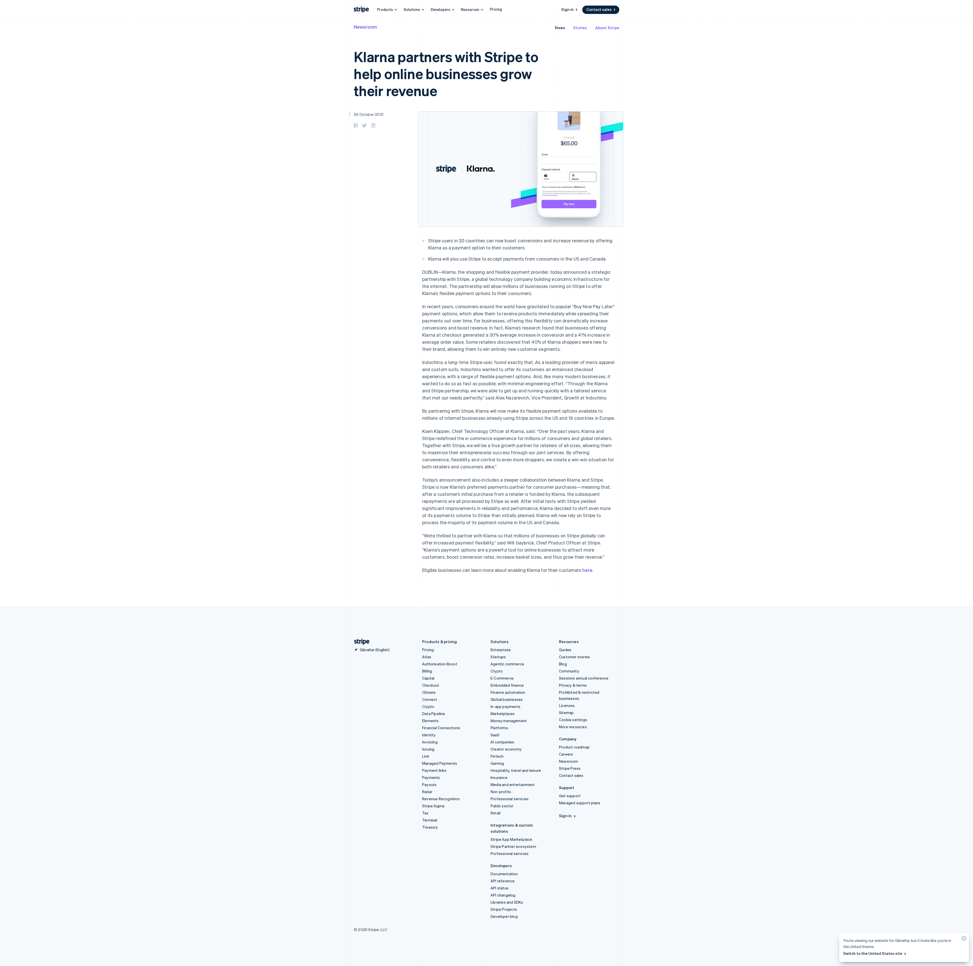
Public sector (502, 805)
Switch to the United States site (872, 953)
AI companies (502, 741)
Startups (498, 656)
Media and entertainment (513, 784)
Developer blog (504, 916)
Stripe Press (570, 768)
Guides (565, 649)
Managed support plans (579, 802)
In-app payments (505, 706)
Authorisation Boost (439, 663)
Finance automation (508, 692)
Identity (429, 734)
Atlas (426, 656)
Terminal (429, 820)
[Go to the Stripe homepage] (359, 642)
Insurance (499, 777)
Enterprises (501, 649)
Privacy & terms (573, 685)
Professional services (510, 798)
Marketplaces (503, 713)
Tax (425, 812)
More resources (573, 726)
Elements (430, 720)
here (587, 570)
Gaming (497, 763)
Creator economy (506, 749)
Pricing (496, 9)
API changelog (503, 895)
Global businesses (507, 699)
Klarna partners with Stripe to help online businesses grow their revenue (446, 73)
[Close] (963, 939)
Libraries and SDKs (507, 902)
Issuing (428, 749)
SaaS (495, 734)
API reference (503, 880)
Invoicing (430, 741)
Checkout (430, 685)
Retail (495, 812)
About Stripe (607, 27)
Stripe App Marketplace (511, 839)
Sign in (567, 9)
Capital (428, 678)
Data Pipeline (433, 713)
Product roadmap (574, 747)
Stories (580, 27)
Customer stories (574, 656)
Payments (431, 777)
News (560, 27)
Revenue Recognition (441, 798)
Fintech (497, 756)
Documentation (504, 873)
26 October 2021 (368, 114)
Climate (429, 692)
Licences (567, 705)
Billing (427, 670)
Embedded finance (507, 685)
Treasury (430, 827)
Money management (509, 720)
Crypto (428, 706)
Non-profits (501, 791)
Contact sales (599, 9)
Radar (427, 791)
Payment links (434, 770)
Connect (429, 699)
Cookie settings (573, 719)
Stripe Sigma (433, 805)
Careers (566, 754)
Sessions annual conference (583, 678)
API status (500, 887)
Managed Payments (439, 763)
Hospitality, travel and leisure (516, 770)
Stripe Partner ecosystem (513, 846)
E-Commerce (502, 678)
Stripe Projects (504, 909)
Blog (563, 663)
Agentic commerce (507, 663)
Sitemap (566, 712)
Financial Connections (441, 727)
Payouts (429, 784)
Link (425, 756)
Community (569, 670)
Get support (570, 795)
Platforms (499, 727)
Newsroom (365, 27)
